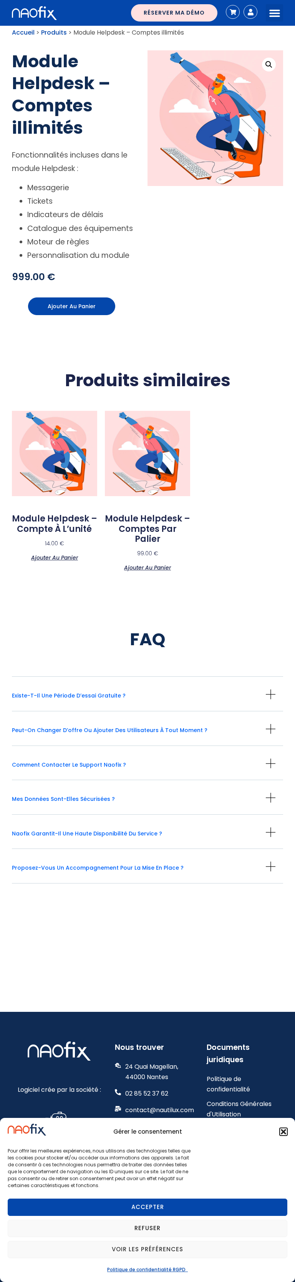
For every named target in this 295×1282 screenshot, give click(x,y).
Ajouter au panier (72, 306)
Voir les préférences (147, 1249)
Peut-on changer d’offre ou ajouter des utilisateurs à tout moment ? (109, 730)
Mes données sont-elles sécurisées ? (63, 799)
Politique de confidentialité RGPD (147, 1269)
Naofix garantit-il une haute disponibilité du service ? (87, 833)
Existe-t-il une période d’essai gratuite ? (69, 695)
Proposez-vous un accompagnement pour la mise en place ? (98, 868)
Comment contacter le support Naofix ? (69, 765)
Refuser (147, 1228)
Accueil (23, 32)
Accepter (147, 1207)
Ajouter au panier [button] (54, 557)
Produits (54, 32)
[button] (283, 1132)
